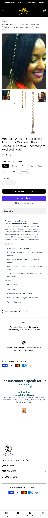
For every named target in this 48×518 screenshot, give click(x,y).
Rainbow (24, 172)
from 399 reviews (22, 387)
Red (4, 171)
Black (40, 166)
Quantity (5, 178)
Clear (5, 166)
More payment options (24, 203)
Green (13, 171)
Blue (31, 166)
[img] (24, 384)
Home (4, 21)
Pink (23, 166)
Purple (14, 166)
